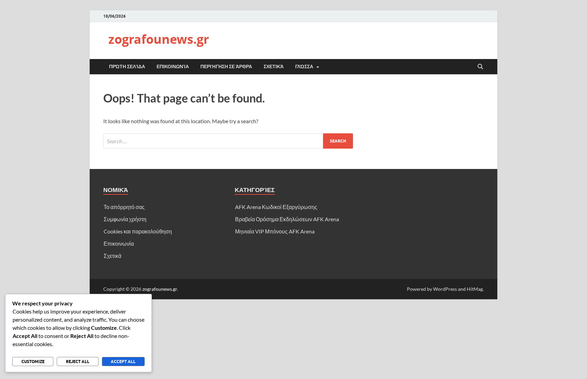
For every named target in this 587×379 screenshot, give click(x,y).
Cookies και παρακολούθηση (138, 231)
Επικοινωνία (173, 66)
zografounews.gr (158, 39)
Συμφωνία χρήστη (125, 219)
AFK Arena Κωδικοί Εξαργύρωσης (276, 207)
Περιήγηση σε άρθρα (226, 66)
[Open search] (480, 67)
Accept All (123, 361)
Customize (33, 361)
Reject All (77, 361)
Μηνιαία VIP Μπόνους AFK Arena (275, 231)
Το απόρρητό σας (124, 207)
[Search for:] (228, 141)
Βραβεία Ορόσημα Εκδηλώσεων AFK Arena (287, 219)
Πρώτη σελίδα (127, 66)
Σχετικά (274, 66)
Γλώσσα (304, 66)
